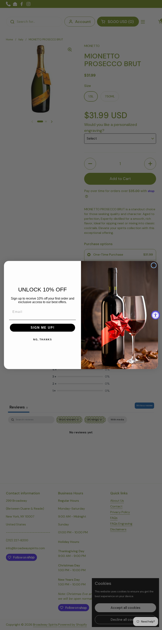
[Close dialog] (153, 265)
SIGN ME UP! (43, 327)
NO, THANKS (42, 339)
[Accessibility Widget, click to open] (155, 315)
